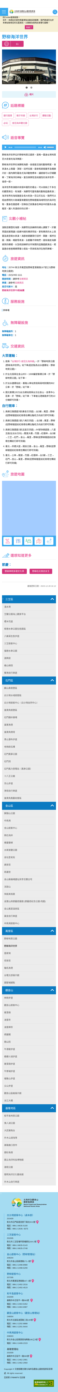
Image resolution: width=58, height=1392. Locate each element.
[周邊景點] (7, 541)
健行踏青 (8, 115)
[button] (29, 94)
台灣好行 (33, 115)
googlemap (37, 1222)
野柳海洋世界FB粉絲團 (13, 290)
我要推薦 (7, 43)
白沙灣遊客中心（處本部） (20, 1215)
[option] (29, 66)
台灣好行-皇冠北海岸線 (23, 361)
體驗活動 (46, 115)
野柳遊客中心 (14, 1274)
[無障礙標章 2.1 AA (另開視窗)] (44, 1383)
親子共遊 (20, 115)
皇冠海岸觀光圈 (19, 123)
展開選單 (4, 12)
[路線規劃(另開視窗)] (49, 541)
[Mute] (45, 147)
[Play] (5, 147)
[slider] (51, 147)
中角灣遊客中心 (15, 1332)
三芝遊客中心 (14, 1234)
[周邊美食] (18, 541)
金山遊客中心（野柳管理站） (22, 1254)
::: (3, 599)
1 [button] (27, 88)
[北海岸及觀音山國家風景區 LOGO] (22, 12)
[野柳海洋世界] (29, 66)
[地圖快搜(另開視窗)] (39, 541)
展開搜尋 (55, 12)
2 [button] (31, 88)
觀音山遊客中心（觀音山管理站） (24, 1313)
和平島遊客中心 (15, 1293)
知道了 (29, 27)
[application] (29, 147)
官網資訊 (23, 279)
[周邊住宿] (28, 541)
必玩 (6, 123)
